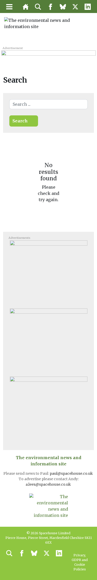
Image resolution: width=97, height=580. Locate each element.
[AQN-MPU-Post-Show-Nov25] (48, 340)
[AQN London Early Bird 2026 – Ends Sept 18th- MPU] (48, 272)
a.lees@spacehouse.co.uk (49, 484)
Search (20, 120)
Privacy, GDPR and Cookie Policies (80, 562)
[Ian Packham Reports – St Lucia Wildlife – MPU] (48, 408)
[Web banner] (48, 55)
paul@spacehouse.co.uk (72, 473)
